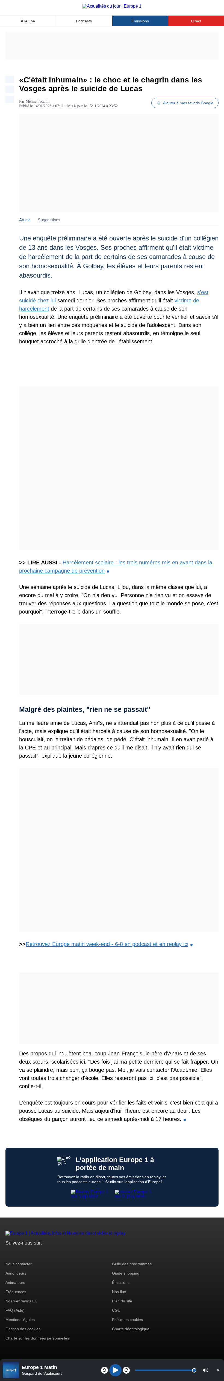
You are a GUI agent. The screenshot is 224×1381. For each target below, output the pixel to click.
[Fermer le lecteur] (218, 1370)
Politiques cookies (127, 1319)
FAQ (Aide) (15, 1310)
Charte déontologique (130, 1329)
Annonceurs (15, 1273)
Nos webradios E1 (21, 1301)
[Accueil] (112, 6)
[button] (205, 1370)
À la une (28, 21)
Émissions (140, 21)
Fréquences (15, 1292)
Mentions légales (20, 1319)
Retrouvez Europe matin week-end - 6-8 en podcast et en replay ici (107, 944)
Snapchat (46, 1253)
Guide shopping (125, 1273)
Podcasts (84, 21)
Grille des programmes (132, 1264)
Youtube (36, 1253)
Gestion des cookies (22, 1329)
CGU (116, 1310)
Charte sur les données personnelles (37, 1338)
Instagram (18, 1253)
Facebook (27, 1253)
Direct (196, 21)
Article (25, 220)
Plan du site (122, 1301)
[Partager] (9, 79)
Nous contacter (18, 1264)
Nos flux (119, 1292)
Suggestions (49, 220)
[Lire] (115, 1370)
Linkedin (55, 1253)
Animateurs (15, 1282)
